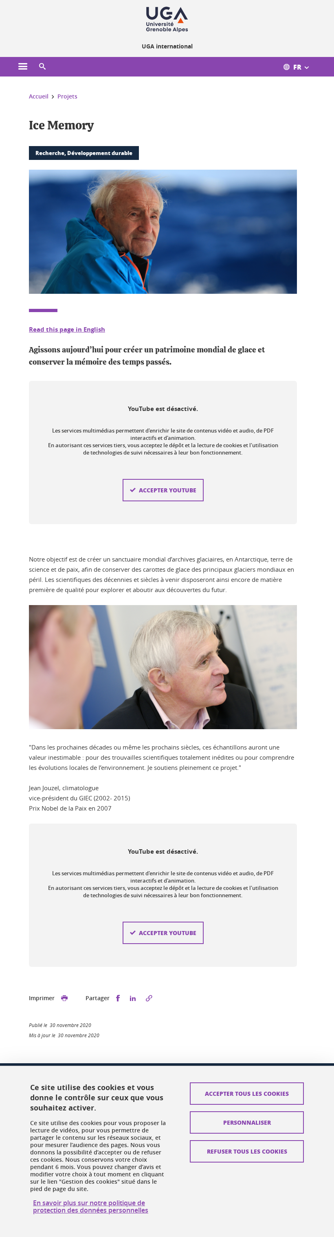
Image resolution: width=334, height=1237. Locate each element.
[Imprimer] (64, 998)
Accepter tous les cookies (247, 1093)
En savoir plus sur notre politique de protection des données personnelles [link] (90, 1206)
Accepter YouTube (167, 490)
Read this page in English (67, 329)
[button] (42, 66)
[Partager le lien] (149, 998)
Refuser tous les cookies (247, 1151)
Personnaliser (247, 1122)
